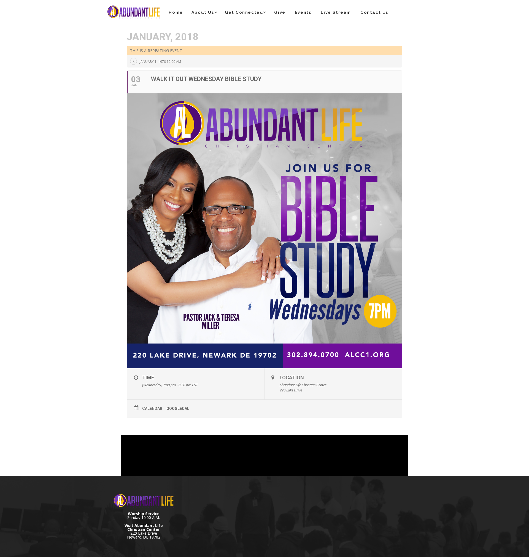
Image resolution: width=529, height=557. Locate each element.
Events (303, 12)
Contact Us (374, 12)
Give (279, 12)
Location (292, 377)
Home (176, 12)
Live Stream (336, 12)
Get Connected (244, 12)
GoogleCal (177, 408)
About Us (202, 12)
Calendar (152, 408)
